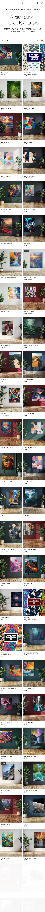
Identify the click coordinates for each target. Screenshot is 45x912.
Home (7, 9)
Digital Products (26, 9)
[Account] (37, 3)
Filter (6, 40)
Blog (38, 9)
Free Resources (14, 9)
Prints (34, 9)
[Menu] (2, 3)
